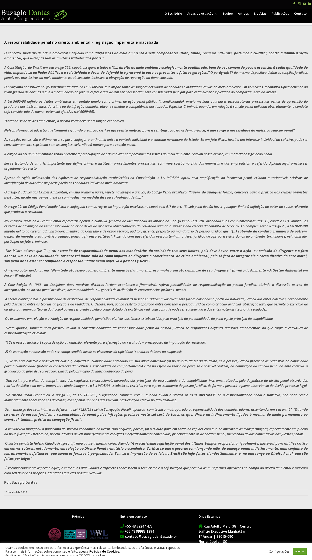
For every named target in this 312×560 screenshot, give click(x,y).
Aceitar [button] (299, 551)
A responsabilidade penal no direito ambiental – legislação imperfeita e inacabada (81, 42)
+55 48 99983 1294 (139, 531)
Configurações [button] (279, 551)
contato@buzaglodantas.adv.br (151, 536)
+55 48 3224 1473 (139, 526)
